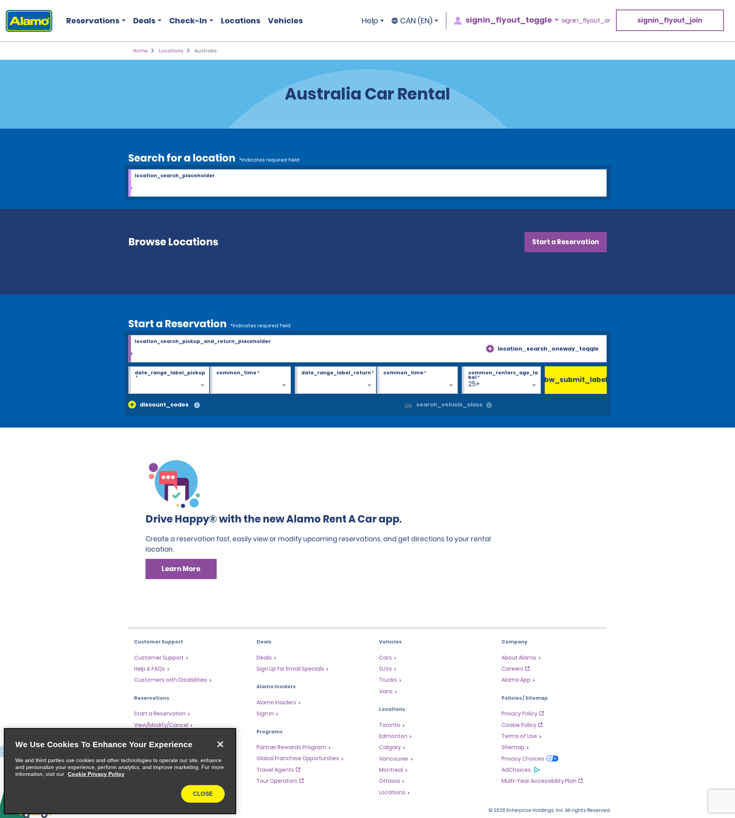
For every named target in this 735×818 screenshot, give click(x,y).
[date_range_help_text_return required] (335, 380)
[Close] (220, 744)
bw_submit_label (576, 379)
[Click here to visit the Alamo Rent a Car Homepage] (26, 21)
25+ (474, 384)
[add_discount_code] (132, 404)
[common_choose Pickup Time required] (250, 380)
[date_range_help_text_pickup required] (169, 380)
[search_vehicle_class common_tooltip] (489, 405)
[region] (120, 771)
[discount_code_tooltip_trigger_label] (197, 405)
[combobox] (367, 183)
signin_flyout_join (669, 20)
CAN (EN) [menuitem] (416, 20)
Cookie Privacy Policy (96, 774)
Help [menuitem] (370, 20)
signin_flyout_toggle (509, 20)
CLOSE (203, 793)
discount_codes (164, 404)
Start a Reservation (565, 242)
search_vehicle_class (449, 404)
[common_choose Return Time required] (417, 380)
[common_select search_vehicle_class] (408, 404)
